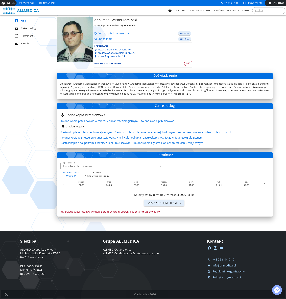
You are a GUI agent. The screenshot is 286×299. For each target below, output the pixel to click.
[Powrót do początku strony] (7, 294)
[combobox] (112, 166)
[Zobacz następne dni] (264, 183)
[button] (160, 166)
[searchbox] (268, 10)
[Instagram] (215, 248)
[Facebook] (209, 248)
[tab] (170, 10)
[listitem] (30, 21)
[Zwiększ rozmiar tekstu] (9, 3)
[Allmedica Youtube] (221, 248)
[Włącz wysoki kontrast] (3, 3)
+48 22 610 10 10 (150, 211)
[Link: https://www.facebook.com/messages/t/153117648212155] (277, 290)
